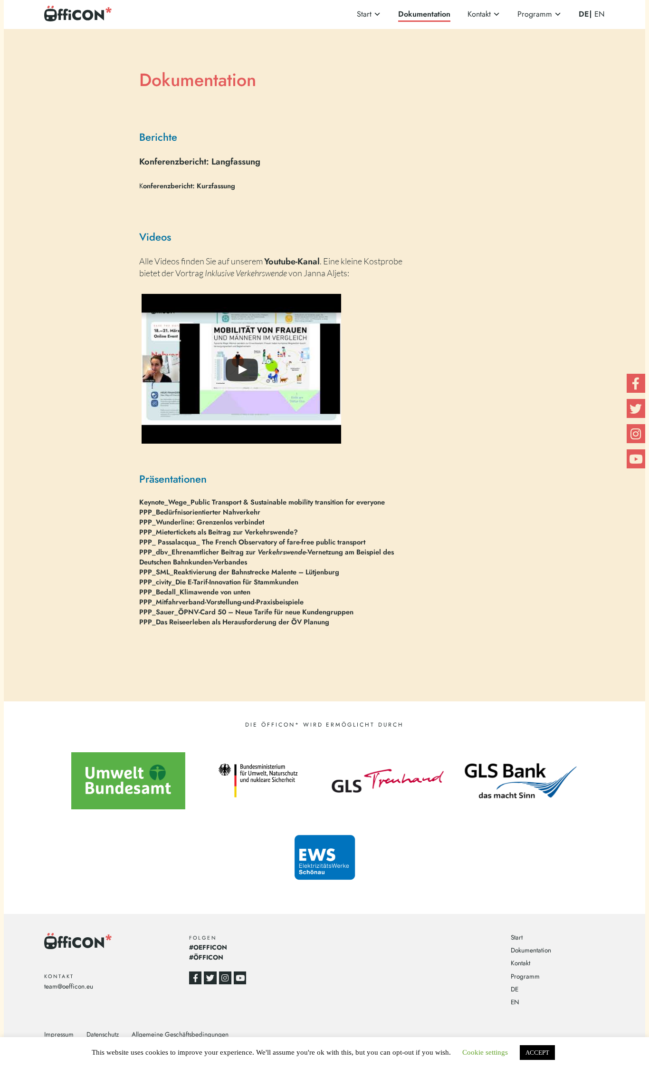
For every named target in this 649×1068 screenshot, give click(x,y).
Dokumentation (424, 14)
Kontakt (479, 14)
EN (599, 14)
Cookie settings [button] (485, 1052)
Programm (534, 14)
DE (584, 14)
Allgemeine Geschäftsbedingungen (180, 1034)
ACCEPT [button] (537, 1052)
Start (364, 14)
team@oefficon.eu (68, 986)
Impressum (59, 1034)
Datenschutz (102, 1034)
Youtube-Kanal (292, 261)
